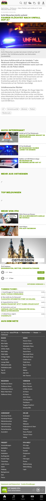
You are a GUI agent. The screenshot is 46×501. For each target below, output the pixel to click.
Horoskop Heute (6, 416)
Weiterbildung (27, 467)
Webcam (38, 2)
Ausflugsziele (5, 456)
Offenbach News (28, 357)
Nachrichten (4, 8)
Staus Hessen (27, 383)
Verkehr (26, 381)
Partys (3, 477)
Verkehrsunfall (12, 109)
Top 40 (3, 370)
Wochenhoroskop (6, 421)
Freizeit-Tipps (5, 459)
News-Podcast (27, 432)
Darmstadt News (28, 354)
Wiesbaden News (28, 346)
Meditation (4, 453)
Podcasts (25, 429)
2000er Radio (5, 349)
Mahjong (3, 469)
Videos (25, 421)
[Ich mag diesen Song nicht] (42, 490)
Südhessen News (6, 394)
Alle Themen (27, 375)
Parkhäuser (26, 402)
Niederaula (6, 113)
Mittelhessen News (7, 389)
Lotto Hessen (5, 464)
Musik (13, 499)
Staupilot (29, 2)
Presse (25, 461)
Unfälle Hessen (27, 389)
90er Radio (4, 346)
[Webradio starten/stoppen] (38, 490)
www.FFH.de (14, 332)
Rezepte (3, 451)
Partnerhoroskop (6, 429)
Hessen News (27, 341)
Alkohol (24, 109)
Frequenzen (26, 453)
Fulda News (26, 362)
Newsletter (26, 448)
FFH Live (4, 341)
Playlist (25, 2)
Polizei (32, 109)
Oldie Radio (4, 354)
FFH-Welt (26, 442)
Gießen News (27, 359)
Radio (3, 338)
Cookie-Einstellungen (28, 484)
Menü (41, 499)
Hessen (35, 332)
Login (24, 469)
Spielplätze (4, 448)
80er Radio (4, 343)
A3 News (26, 392)
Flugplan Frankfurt (28, 405)
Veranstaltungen (6, 445)
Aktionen (26, 418)
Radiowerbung (27, 464)
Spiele (3, 467)
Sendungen (26, 416)
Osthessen (13, 8)
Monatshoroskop (6, 424)
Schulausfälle (27, 408)
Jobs (24, 456)
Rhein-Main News (6, 392)
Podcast (23, 499)
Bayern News (27, 365)
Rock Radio (4, 351)
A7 (3, 109)
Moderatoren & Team (29, 426)
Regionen (5, 381)
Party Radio (4, 359)
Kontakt (25, 451)
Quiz (2, 475)
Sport (24, 367)
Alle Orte (26, 373)
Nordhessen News (6, 383)
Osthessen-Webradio (35, 284)
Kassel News (27, 351)
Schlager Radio (5, 357)
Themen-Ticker (9, 289)
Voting (25, 437)
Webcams (26, 424)
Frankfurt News (28, 343)
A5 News (26, 394)
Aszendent (4, 432)
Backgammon (5, 472)
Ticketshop (4, 461)
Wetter (34, 2)
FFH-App (26, 445)
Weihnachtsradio (6, 365)
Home (4, 499)
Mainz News (26, 349)
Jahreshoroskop (6, 426)
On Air (25, 413)
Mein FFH (43, 2)
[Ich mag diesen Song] (34, 490)
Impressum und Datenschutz (10, 484)
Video (32, 499)
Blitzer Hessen (27, 386)
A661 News (26, 397)
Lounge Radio (5, 362)
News (25, 338)
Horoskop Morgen (6, 418)
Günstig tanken (27, 400)
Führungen (26, 459)
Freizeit (4, 442)
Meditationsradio (6, 367)
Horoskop (5, 413)
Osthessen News (6, 386)
